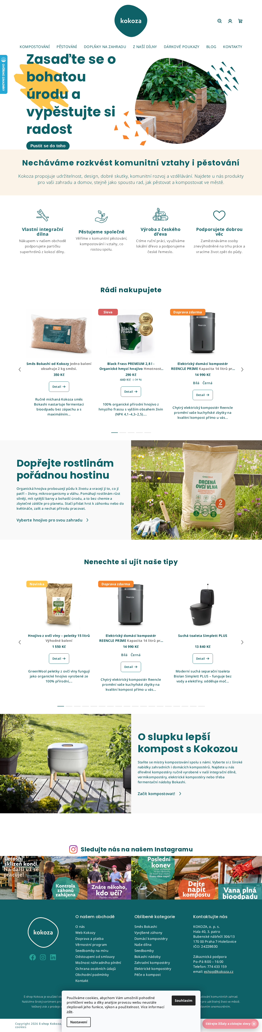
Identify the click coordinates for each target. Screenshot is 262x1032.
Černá (207, 383)
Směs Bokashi (145, 926)
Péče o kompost (147, 974)
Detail (56, 387)
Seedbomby (144, 950)
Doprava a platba (89, 938)
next (242, 369)
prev (19, 369)
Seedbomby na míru (92, 950)
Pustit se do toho (48, 146)
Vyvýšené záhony (148, 932)
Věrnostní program (91, 944)
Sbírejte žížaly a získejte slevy (230, 1024)
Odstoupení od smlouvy (95, 956)
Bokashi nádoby (147, 956)
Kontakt (81, 980)
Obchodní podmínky (92, 974)
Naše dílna (143, 944)
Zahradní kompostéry (152, 962)
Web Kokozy (85, 932)
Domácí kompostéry (151, 938)
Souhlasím (183, 1000)
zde (69, 1011)
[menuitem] (34, 46)
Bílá (196, 383)
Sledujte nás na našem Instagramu (137, 849)
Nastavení (78, 1022)
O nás (80, 926)
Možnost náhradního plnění (98, 962)
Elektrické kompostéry (152, 968)
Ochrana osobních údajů (95, 968)
